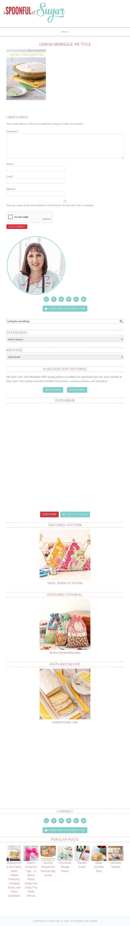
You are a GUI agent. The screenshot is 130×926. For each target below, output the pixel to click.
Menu (65, 32)
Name (10, 164)
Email (10, 176)
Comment (12, 131)
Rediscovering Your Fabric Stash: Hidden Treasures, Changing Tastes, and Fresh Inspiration (14, 879)
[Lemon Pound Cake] (64, 694)
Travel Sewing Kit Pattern (65, 583)
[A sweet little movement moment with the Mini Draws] (35, 491)
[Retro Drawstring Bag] (64, 624)
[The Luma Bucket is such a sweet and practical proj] (35, 423)
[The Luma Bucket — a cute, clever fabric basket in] (95, 457)
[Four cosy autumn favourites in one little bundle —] (95, 491)
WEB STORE (53, 389)
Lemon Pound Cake (65, 722)
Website (10, 189)
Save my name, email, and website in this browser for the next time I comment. (50, 205)
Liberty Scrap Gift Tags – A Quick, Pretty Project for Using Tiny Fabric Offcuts (31, 879)
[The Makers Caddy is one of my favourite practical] (35, 457)
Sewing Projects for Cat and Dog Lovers (48, 869)
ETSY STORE (77, 389)
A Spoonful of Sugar (34, 15)
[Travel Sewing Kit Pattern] (64, 554)
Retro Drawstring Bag (65, 652)
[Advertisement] (68, 758)
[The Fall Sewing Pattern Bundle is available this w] (95, 423)
